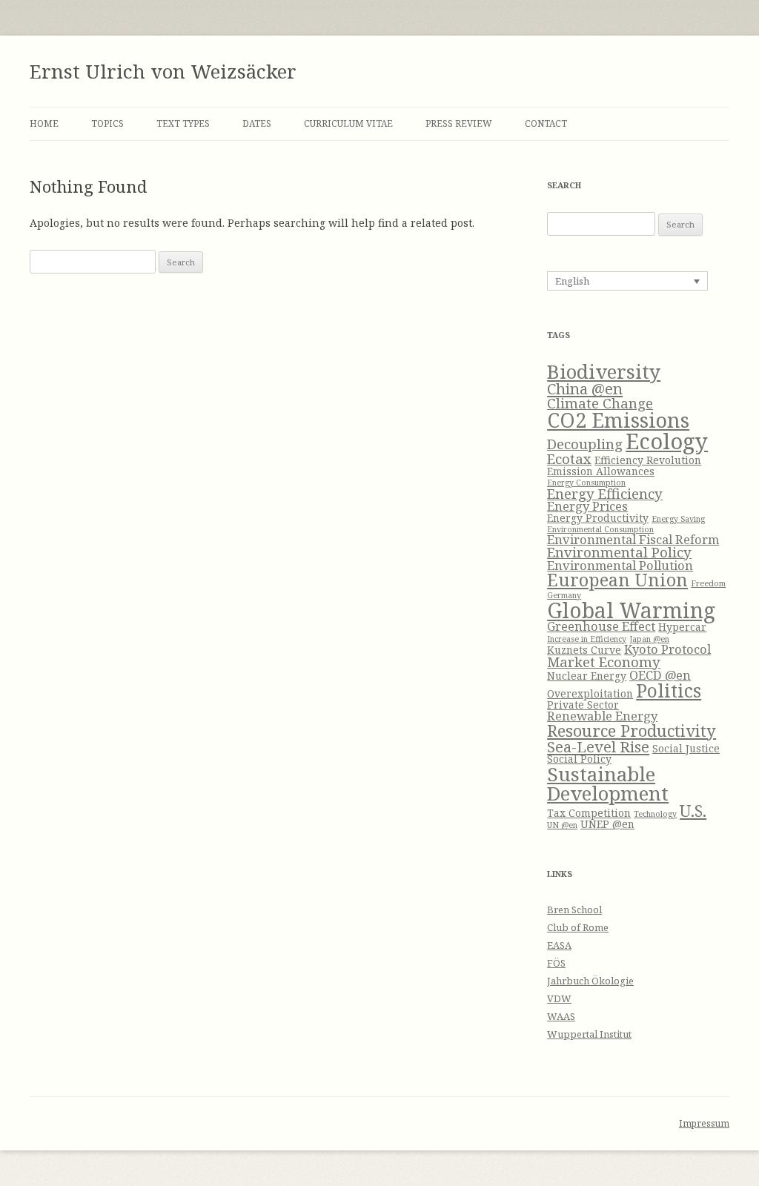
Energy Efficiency (605, 493)
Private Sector (583, 705)
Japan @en (649, 639)
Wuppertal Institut (589, 1034)
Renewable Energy (602, 715)
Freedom (708, 583)
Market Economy (603, 661)
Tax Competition (589, 813)
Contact (546, 123)
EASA (559, 945)
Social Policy (579, 759)
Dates (256, 123)
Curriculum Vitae (348, 123)
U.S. (693, 810)
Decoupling (585, 443)
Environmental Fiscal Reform (633, 539)
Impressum (704, 1123)
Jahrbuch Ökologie (590, 980)
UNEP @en (607, 824)
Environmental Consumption (600, 529)
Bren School (574, 909)
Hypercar (682, 627)
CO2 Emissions (618, 420)
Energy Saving (678, 519)
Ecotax (569, 458)
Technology (655, 814)
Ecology (667, 441)
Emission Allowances (600, 471)
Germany (564, 595)
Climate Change (600, 403)
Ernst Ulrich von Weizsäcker (163, 71)
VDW (559, 998)
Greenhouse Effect (601, 626)
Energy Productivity (598, 518)
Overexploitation (590, 693)
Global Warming (631, 610)
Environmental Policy (619, 552)
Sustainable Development (608, 783)
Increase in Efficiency (586, 639)
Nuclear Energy (586, 676)
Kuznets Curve (584, 650)
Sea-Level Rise (598, 746)
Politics (668, 690)
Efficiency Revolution (647, 460)
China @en (585, 388)
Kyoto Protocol (667, 648)
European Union (617, 580)
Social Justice (686, 748)
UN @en (562, 825)
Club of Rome (578, 927)
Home (44, 123)
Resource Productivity (631, 730)
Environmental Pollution (620, 565)
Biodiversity (603, 371)
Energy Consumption (586, 482)
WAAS (561, 1016)
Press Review (458, 123)
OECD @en (660, 674)
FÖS (556, 963)
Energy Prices (587, 505)
